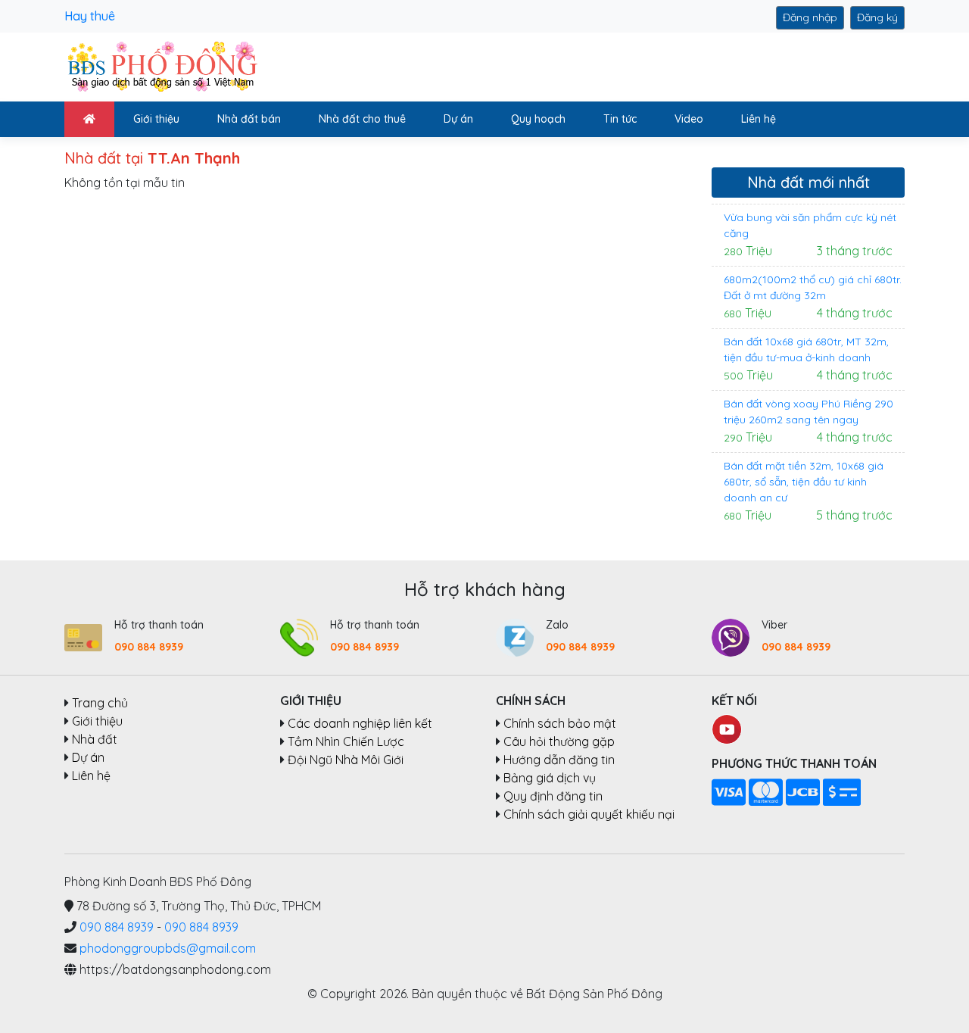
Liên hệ (758, 119)
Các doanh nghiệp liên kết (360, 723)
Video (689, 119)
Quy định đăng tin (553, 796)
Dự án (458, 119)
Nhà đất (94, 739)
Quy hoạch (538, 119)
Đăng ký (877, 17)
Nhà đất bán (249, 119)
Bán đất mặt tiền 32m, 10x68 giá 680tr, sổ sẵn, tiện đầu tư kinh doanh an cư (803, 481)
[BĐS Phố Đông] (160, 65)
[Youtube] (727, 727)
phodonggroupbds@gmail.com (167, 948)
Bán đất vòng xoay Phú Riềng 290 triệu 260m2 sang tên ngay (808, 411)
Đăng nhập (810, 17)
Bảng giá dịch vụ (549, 777)
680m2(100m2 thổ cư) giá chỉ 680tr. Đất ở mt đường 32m (813, 287)
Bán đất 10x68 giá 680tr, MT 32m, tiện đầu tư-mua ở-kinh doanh (806, 349)
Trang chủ (100, 702)
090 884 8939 (148, 647)
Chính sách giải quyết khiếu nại (589, 814)
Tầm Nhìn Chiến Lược (346, 741)
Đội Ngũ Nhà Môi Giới (345, 759)
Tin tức (620, 119)
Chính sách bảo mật (559, 723)
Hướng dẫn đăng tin (559, 759)
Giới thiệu (156, 119)
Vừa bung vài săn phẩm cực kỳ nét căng (810, 225)
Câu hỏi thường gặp (559, 741)
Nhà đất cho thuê (362, 119)
